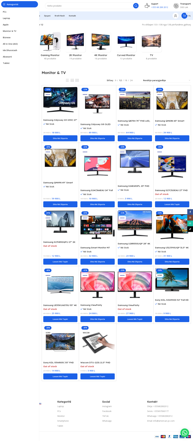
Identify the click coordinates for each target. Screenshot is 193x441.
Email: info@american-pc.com (161, 420)
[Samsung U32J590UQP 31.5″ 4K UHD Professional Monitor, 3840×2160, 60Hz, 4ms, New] (172, 227)
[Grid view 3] (72, 80)
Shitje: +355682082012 (157, 406)
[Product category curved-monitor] (126, 47)
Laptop (60, 406)
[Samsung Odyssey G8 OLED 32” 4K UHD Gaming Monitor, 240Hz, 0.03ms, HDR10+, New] (97, 104)
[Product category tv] (151, 47)
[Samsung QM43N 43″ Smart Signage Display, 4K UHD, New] (172, 100)
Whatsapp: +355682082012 (159, 416)
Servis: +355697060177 (158, 411)
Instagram (107, 406)
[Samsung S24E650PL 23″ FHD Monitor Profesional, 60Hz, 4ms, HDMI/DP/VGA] (135, 161)
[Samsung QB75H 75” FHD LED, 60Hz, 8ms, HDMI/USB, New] (135, 100)
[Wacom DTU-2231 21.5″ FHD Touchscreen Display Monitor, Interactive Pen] (97, 342)
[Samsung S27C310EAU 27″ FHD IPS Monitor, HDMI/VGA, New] (172, 165)
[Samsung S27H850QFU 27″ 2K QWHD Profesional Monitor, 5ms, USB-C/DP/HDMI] (60, 221)
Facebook (106, 411)
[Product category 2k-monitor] (75, 47)
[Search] (136, 5)
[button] (60, 138)
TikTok (105, 416)
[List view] (67, 80)
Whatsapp (107, 420)
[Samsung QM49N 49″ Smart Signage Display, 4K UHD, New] (60, 158)
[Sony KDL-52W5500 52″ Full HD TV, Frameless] (172, 280)
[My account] (175, 16)
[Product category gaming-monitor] (50, 47)
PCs (59, 411)
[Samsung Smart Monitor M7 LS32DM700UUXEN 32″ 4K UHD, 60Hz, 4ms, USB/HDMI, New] (97, 227)
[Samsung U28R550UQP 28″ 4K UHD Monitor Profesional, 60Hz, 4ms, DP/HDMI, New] (135, 223)
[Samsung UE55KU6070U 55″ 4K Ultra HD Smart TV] (60, 285)
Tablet (60, 425)
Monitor (61, 416)
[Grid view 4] (77, 80)
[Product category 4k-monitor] (101, 47)
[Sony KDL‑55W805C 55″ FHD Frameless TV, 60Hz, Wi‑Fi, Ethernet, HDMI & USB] (60, 342)
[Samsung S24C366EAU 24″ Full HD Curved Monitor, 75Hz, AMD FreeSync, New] (97, 165)
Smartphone (63, 420)
